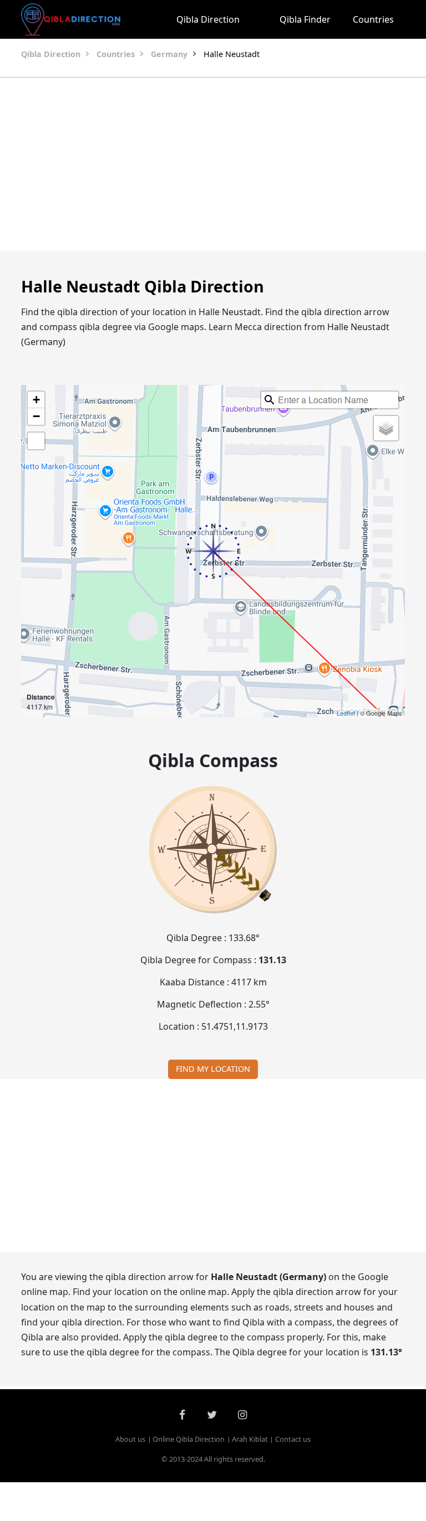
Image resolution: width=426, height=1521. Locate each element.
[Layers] (386, 428)
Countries (373, 19)
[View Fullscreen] (36, 441)
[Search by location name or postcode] (269, 400)
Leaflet (346, 712)
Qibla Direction (208, 19)
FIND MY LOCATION (213, 1068)
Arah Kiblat (250, 1439)
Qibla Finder (305, 19)
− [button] (36, 416)
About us (130, 1439)
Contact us (293, 1439)
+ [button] (36, 400)
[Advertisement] (213, 163)
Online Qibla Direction (189, 1439)
